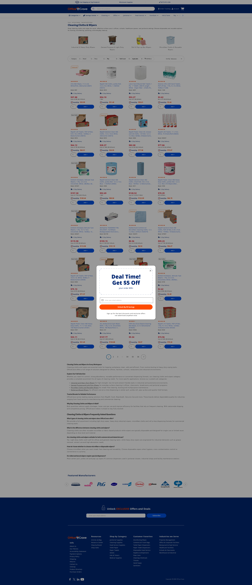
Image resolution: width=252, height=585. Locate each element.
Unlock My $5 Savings (126, 307)
